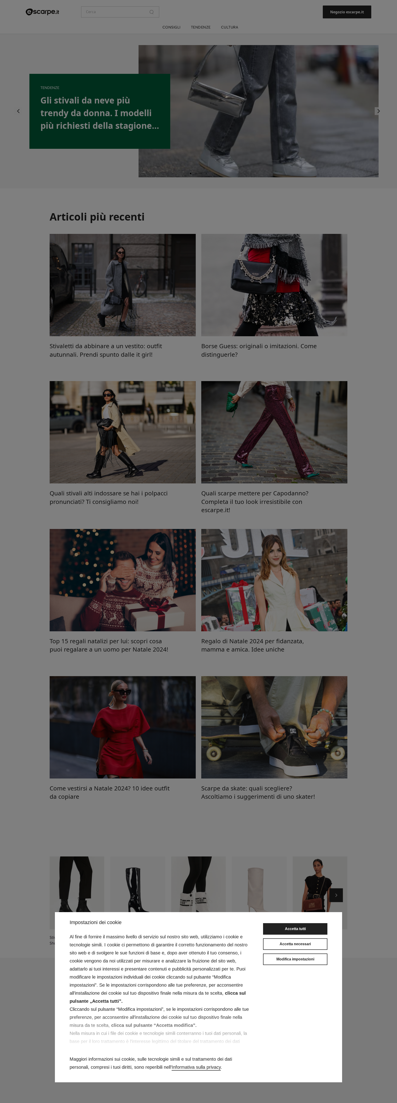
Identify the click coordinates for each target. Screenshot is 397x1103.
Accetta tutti (295, 929)
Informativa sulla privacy (196, 1067)
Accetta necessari (295, 944)
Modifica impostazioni (295, 959)
